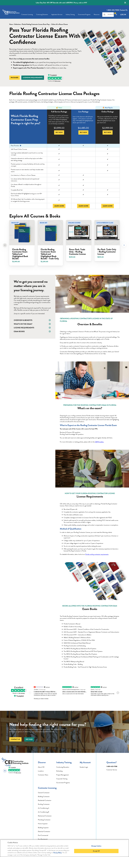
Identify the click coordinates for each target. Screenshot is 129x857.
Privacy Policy (57, 853)
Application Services (56, 14)
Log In (123, 14)
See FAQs (29, 739)
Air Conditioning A (43, 808)
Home (11, 24)
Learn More (59, 206)
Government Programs (63, 782)
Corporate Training (61, 779)
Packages (14, 77)
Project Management (62, 775)
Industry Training (70, 14)
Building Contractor (44, 796)
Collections (17, 24)
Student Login (84, 767)
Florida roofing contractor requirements (96, 554)
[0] (116, 14)
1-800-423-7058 (113, 10)
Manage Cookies (96, 846)
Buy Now (59, 132)
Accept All (96, 851)
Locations (41, 771)
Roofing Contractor (44, 804)
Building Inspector (43, 827)
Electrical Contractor (44, 831)
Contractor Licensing (27, 14)
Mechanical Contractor (45, 816)
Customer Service (111, 770)
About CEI (41, 767)
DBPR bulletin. (99, 442)
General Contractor (43, 792)
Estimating (59, 771)
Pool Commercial (43, 835)
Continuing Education (42, 14)
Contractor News (43, 775)
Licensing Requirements (32, 77)
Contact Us (123, 10)
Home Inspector (43, 824)
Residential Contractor (44, 800)
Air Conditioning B (43, 812)
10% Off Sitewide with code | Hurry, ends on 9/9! (61, 2)
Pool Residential (42, 839)
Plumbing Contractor (44, 820)
